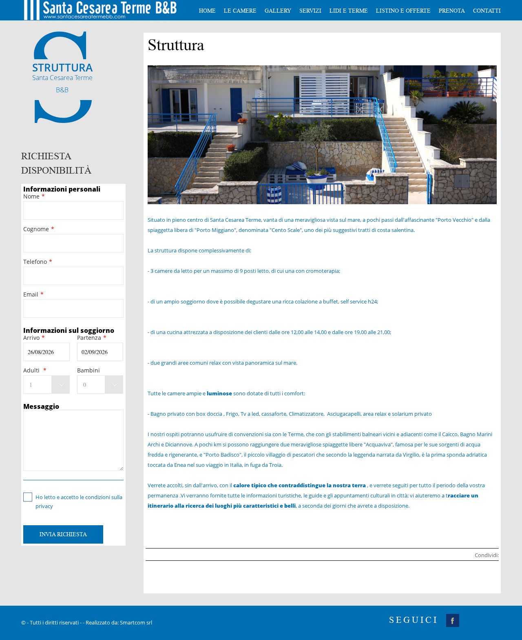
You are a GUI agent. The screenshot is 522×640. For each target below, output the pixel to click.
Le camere (240, 11)
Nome (34, 196)
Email (33, 294)
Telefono (37, 261)
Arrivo (34, 337)
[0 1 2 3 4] (100, 384)
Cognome (38, 229)
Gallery (278, 11)
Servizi (310, 11)
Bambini (88, 370)
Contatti (487, 11)
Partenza (91, 337)
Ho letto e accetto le (78, 497)
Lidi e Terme (349, 11)
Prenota (452, 11)
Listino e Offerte (403, 11)
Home (207, 11)
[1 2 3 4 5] (46, 384)
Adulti (34, 370)
